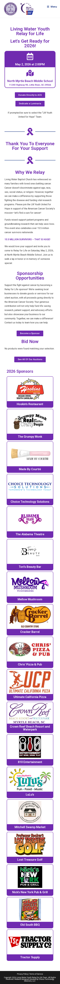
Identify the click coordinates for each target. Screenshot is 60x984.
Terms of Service (36, 974)
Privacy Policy (22, 974)
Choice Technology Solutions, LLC (39, 980)
